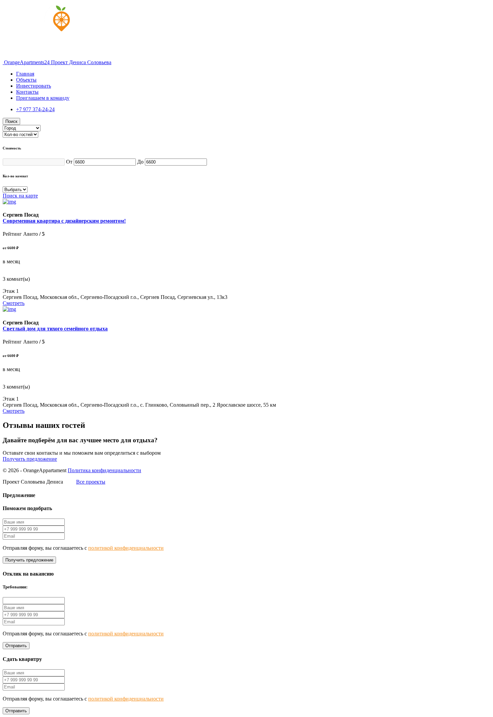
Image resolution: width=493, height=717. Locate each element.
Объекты (26, 80)
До (141, 162)
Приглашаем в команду (42, 98)
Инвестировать (33, 86)
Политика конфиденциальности (104, 470)
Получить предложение (30, 459)
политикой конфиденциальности (126, 548)
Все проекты (90, 482)
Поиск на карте (20, 195)
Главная (25, 74)
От (70, 162)
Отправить (16, 645)
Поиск (11, 121)
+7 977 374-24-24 (35, 109)
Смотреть (13, 303)
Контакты (27, 92)
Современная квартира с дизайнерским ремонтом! (64, 221)
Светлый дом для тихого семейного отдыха (55, 328)
